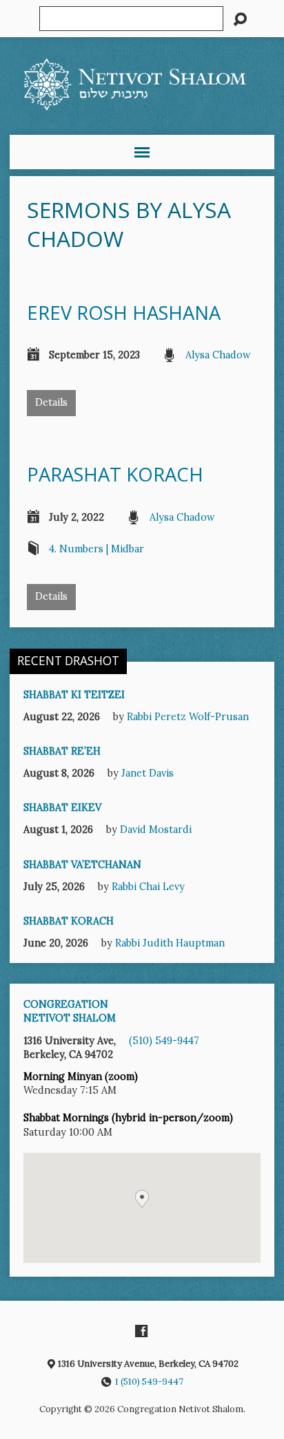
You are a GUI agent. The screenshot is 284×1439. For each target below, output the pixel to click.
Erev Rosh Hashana (126, 312)
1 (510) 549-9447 (149, 1381)
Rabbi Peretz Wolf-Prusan (188, 717)
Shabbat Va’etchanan (82, 864)
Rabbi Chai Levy (148, 886)
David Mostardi (156, 829)
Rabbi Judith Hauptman (170, 943)
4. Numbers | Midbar (96, 549)
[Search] (240, 19)
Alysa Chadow (218, 355)
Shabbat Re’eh (62, 751)
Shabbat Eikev (62, 807)
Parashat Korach (115, 474)
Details (51, 402)
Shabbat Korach (68, 921)
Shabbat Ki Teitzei (74, 695)
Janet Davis (147, 773)
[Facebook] (141, 1331)
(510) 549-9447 (164, 1041)
